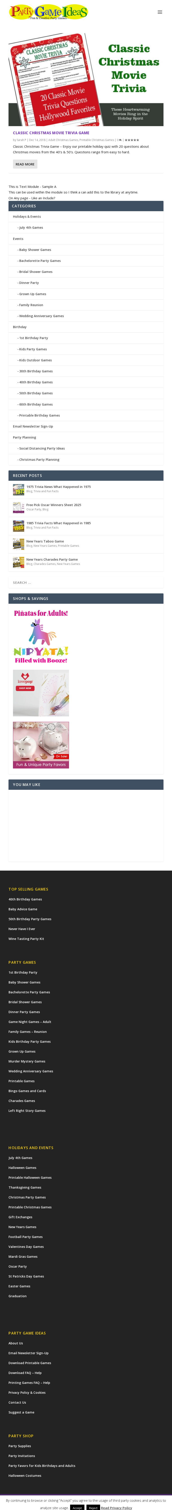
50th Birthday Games (36, 393)
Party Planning (24, 437)
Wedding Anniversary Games (41, 316)
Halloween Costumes (25, 1475)
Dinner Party (29, 283)
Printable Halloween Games (30, 1177)
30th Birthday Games (36, 371)
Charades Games (45, 564)
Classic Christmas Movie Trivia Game (51, 132)
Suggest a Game (21, 1412)
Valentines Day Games (26, 1246)
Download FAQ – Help (25, 1373)
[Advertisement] (86, 825)
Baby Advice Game (23, 909)
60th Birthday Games (36, 404)
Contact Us (17, 1402)
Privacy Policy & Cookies (27, 1392)
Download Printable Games (30, 1363)
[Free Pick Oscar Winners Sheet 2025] (18, 508)
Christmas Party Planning (39, 459)
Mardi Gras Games (23, 1256)
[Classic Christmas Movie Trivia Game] (86, 79)
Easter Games (19, 1286)
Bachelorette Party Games (40, 261)
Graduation (18, 1296)
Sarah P (21, 140)
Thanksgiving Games (25, 1187)
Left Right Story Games (27, 1110)
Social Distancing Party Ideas (42, 448)
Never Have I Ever (22, 929)
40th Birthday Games (36, 382)
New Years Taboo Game (45, 541)
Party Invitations (22, 1456)
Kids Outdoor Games (35, 360)
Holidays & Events (27, 216)
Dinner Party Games (24, 1012)
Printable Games (68, 546)
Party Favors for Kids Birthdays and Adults (42, 1466)
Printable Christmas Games (97, 140)
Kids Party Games (33, 349)
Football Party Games (26, 1237)
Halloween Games (22, 1167)
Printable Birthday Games (39, 415)
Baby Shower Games (35, 250)
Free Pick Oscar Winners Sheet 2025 (53, 505)
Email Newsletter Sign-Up (33, 426)
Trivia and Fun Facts (46, 491)
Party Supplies (20, 1446)
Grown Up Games (32, 294)
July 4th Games (31, 227)
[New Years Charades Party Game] (18, 562)
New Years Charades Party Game (52, 559)
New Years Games (45, 546)
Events (18, 239)
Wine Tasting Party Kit (26, 939)
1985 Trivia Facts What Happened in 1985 (58, 523)
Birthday (20, 327)
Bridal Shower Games (35, 272)
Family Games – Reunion (28, 1031)
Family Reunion (31, 305)
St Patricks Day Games (26, 1276)
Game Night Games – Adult (30, 1022)
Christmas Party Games (27, 1197)
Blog (29, 491)
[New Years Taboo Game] (18, 544)
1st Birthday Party (33, 338)
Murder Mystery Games (27, 1061)
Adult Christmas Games (63, 140)
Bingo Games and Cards (27, 1091)
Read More (25, 164)
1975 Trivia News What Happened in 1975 (58, 487)
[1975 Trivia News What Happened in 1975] (18, 489)
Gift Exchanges (20, 1217)
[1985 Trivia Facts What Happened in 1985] (18, 526)
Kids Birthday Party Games (30, 1041)
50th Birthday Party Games (30, 919)
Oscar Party (33, 509)
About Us (16, 1343)
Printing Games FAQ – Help (29, 1383)
